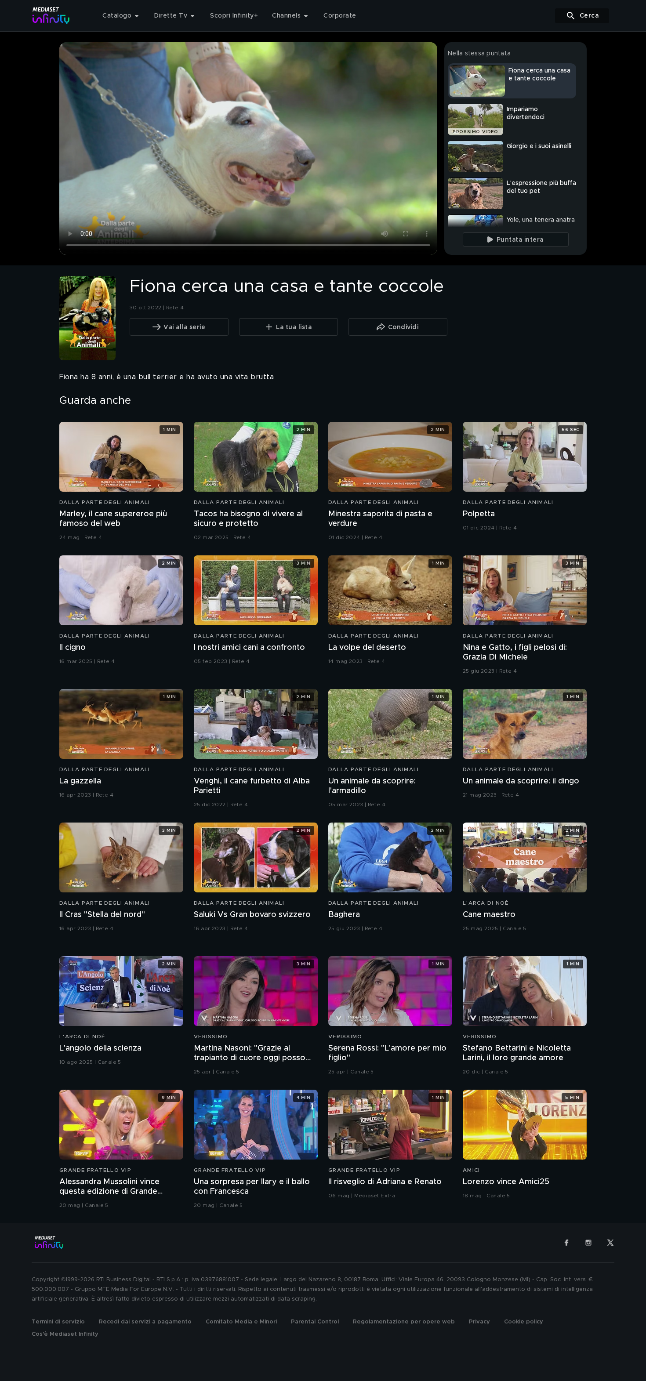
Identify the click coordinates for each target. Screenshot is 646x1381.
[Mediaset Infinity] (51, 16)
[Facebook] (566, 1243)
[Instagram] (588, 1243)
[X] (610, 1243)
